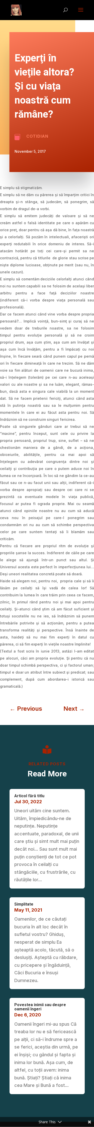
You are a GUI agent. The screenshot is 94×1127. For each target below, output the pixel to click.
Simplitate (23, 904)
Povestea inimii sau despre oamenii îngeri (40, 1007)
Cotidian (37, 136)
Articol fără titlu (29, 796)
